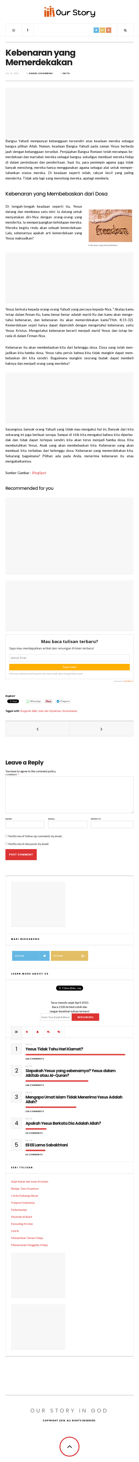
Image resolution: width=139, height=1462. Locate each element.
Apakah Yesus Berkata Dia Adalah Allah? (63, 1123)
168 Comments (35, 1085)
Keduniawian (19, 1209)
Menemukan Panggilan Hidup (29, 1245)
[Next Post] (101, 729)
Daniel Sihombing (41, 73)
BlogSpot (39, 473)
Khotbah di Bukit (21, 1216)
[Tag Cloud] (59, 1031)
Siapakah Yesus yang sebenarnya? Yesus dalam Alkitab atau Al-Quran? (70, 1073)
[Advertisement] (69, 113)
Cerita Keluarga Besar (24, 1195)
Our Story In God (69, 1410)
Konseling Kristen (22, 1223)
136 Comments (35, 1111)
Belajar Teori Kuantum (25, 1188)
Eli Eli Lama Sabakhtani (47, 1145)
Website (96, 819)
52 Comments (34, 1154)
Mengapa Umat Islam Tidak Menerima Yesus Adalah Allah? (74, 1099)
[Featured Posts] (27, 1031)
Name (8, 819)
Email (51, 819)
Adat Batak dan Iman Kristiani (29, 1181)
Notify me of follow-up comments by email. (35, 836)
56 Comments (34, 1133)
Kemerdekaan (69, 710)
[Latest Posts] (37, 1031)
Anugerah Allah (28, 710)
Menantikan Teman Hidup (27, 1238)
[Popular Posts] (16, 1031)
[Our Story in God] (69, 11)
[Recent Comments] (48, 1031)
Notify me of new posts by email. (28, 843)
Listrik (15, 1230)
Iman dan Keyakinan (49, 710)
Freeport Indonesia (23, 1202)
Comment (12, 775)
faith (66, 73)
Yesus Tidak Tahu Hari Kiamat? (54, 1049)
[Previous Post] (38, 729)
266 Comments (35, 1059)
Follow (19, 955)
